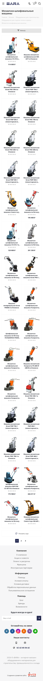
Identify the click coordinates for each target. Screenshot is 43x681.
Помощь (21, 577)
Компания (21, 550)
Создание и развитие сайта (16, 675)
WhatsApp (35, 631)
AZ (29, 648)
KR (23, 648)
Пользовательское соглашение (21, 590)
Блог (21, 600)
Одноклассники (24, 631)
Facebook (12, 631)
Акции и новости (21, 558)
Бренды (21, 603)
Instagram (18, 631)
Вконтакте (6, 631)
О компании (21, 555)
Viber (29, 631)
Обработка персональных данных (21, 587)
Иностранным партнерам (21, 568)
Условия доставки (21, 584)
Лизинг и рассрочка (21, 561)
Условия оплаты (21, 581)
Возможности (21, 606)
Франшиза (21, 564)
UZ (20, 648)
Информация (21, 573)
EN (26, 648)
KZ (18, 648)
